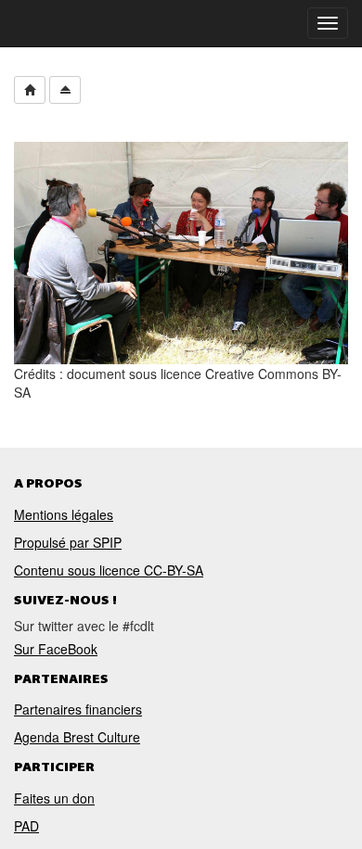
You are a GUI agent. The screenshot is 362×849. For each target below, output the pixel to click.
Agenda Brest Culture (77, 737)
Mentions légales (63, 513)
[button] (29, 90)
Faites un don (54, 798)
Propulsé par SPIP (68, 541)
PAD (26, 826)
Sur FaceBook (55, 649)
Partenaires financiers (78, 709)
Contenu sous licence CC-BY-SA (108, 569)
